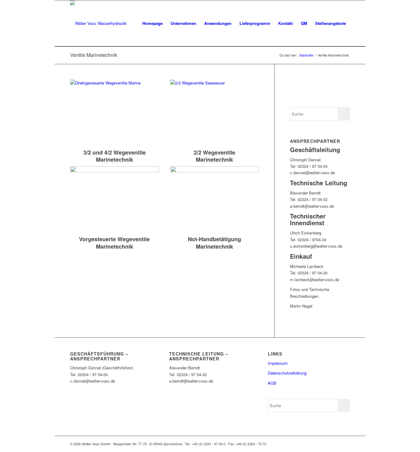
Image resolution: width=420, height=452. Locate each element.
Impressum (278, 363)
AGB (272, 383)
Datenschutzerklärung (287, 373)
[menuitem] (152, 23)
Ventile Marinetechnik (93, 54)
